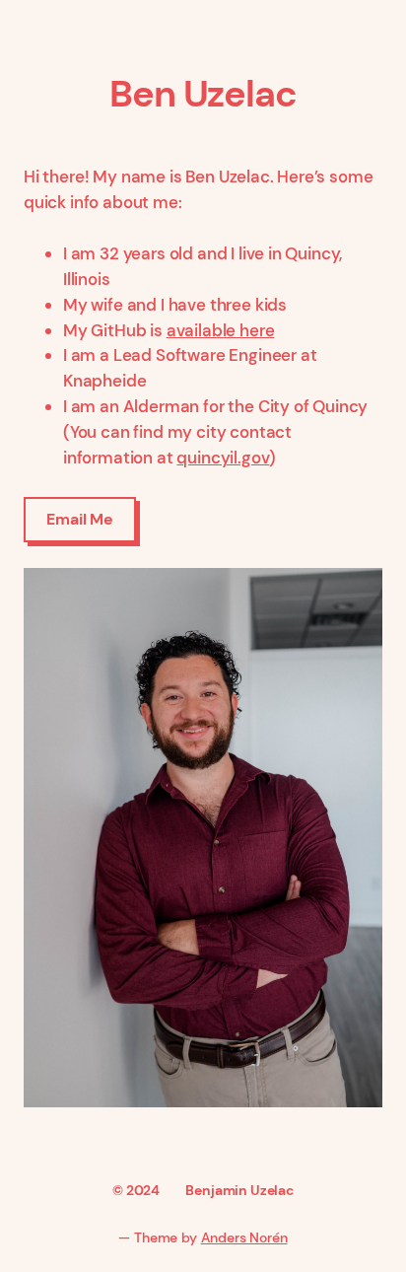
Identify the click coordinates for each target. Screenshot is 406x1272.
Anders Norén (244, 1237)
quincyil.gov (222, 457)
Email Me (79, 519)
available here (221, 330)
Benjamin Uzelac (239, 1190)
